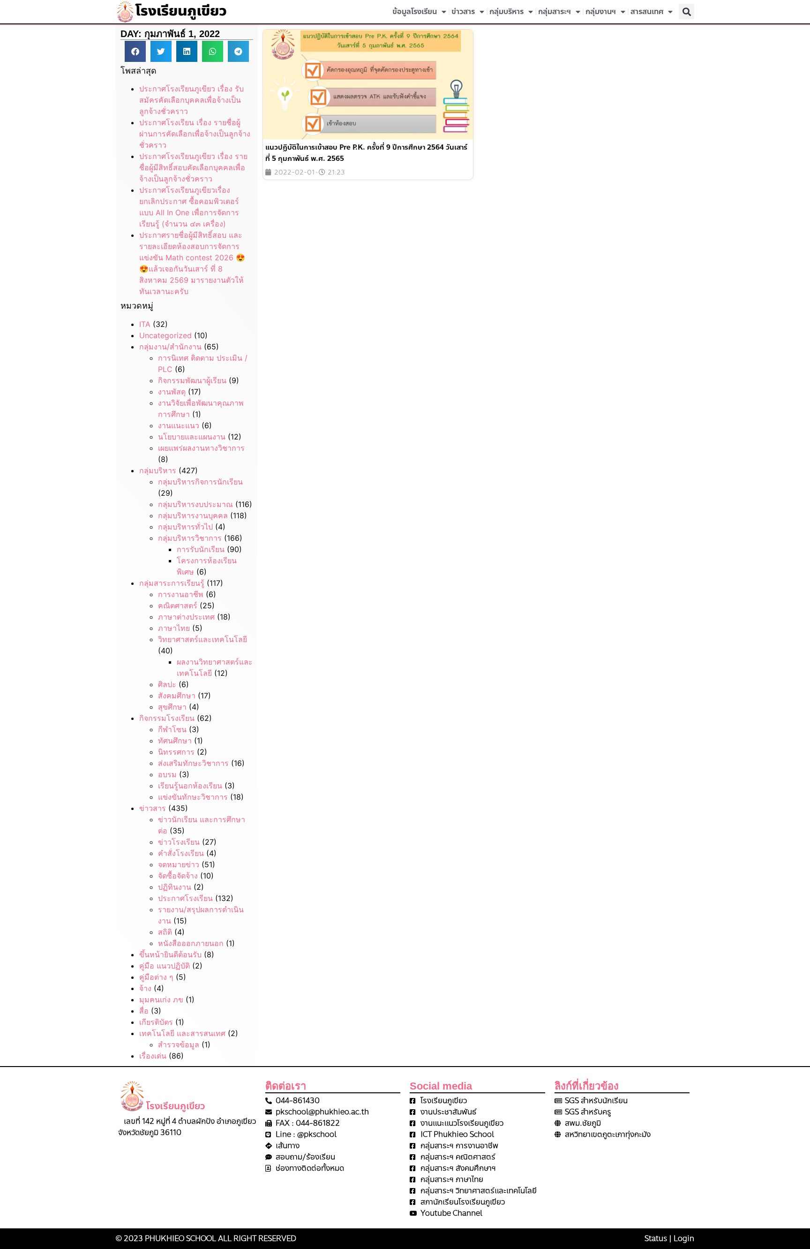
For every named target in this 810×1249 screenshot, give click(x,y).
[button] (686, 11)
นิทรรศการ (176, 752)
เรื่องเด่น (152, 1055)
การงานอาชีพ (180, 594)
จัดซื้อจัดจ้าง (178, 875)
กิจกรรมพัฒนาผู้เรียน (192, 380)
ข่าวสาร (463, 11)
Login (684, 1238)
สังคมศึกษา (176, 695)
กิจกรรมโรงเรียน (167, 718)
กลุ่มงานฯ (600, 11)
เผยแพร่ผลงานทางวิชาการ (201, 448)
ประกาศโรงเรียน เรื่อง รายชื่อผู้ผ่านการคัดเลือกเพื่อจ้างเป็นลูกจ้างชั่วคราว (194, 134)
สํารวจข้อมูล (178, 1044)
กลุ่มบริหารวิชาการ (190, 538)
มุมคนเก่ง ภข (161, 999)
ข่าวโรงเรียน (179, 842)
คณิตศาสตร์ (177, 605)
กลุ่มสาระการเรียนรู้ (171, 583)
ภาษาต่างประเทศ (186, 616)
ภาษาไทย (174, 628)
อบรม (167, 774)
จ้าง (145, 988)
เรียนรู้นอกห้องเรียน (190, 785)
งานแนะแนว (178, 425)
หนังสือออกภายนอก (191, 943)
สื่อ (144, 1010)
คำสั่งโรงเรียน (181, 853)
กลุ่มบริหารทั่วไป (185, 526)
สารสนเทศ (646, 11)
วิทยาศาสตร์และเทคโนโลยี (202, 639)
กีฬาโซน (172, 729)
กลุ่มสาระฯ (554, 11)
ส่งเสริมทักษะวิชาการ (193, 763)
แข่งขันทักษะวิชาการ (193, 797)
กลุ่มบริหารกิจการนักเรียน (200, 481)
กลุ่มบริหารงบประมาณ (195, 504)
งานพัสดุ (172, 391)
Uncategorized (165, 335)
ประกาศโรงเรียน (185, 898)
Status (656, 1238)
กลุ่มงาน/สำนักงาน (170, 346)
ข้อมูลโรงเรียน (414, 11)
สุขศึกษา (172, 707)
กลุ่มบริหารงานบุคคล (193, 515)
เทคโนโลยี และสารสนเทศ (182, 1033)
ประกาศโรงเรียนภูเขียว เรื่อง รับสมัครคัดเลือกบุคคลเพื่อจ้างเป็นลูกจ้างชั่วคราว (191, 100)
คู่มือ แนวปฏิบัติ (164, 965)
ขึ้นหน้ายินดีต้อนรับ (170, 954)
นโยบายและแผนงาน (191, 436)
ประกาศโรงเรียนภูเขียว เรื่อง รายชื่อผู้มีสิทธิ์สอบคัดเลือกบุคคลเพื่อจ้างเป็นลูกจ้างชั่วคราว (193, 167)
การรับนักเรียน (201, 549)
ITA (144, 324)
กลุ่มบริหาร (506, 11)
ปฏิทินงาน (174, 887)
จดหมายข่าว (178, 864)
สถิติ (165, 932)
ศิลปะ (167, 684)
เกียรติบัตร (156, 1022)
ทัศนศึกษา (175, 740)
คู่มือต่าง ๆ (156, 977)
